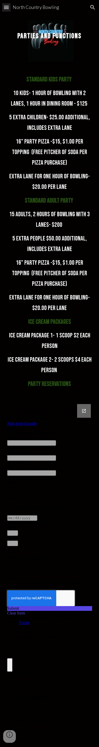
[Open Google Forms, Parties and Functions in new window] (84, 411)
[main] (49, 33)
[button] (6, 7)
